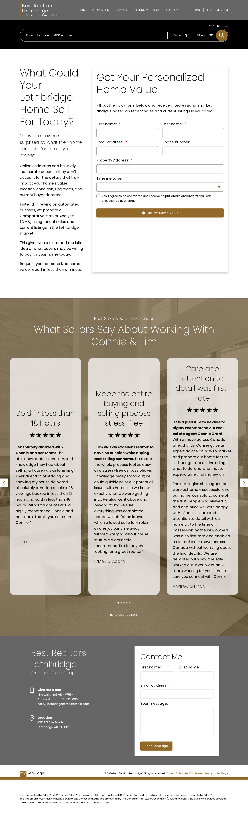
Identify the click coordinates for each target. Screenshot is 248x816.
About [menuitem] (170, 10)
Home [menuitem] (83, 10)
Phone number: (176, 142)
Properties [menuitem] (100, 10)
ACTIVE (212, 25)
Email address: (110, 142)
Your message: (154, 703)
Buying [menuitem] (121, 10)
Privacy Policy (175, 773)
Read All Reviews (124, 614)
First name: (107, 124)
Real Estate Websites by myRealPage (206, 773)
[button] (4, 483)
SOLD (225, 25)
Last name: (173, 124)
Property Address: (113, 160)
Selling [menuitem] (140, 10)
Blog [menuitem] (157, 10)
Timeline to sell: (110, 178)
